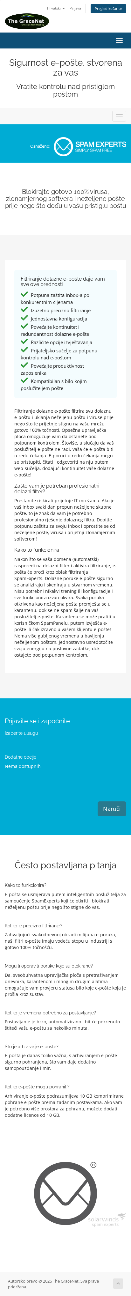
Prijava (75, 8)
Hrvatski (54, 8)
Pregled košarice (108, 8)
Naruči (112, 809)
